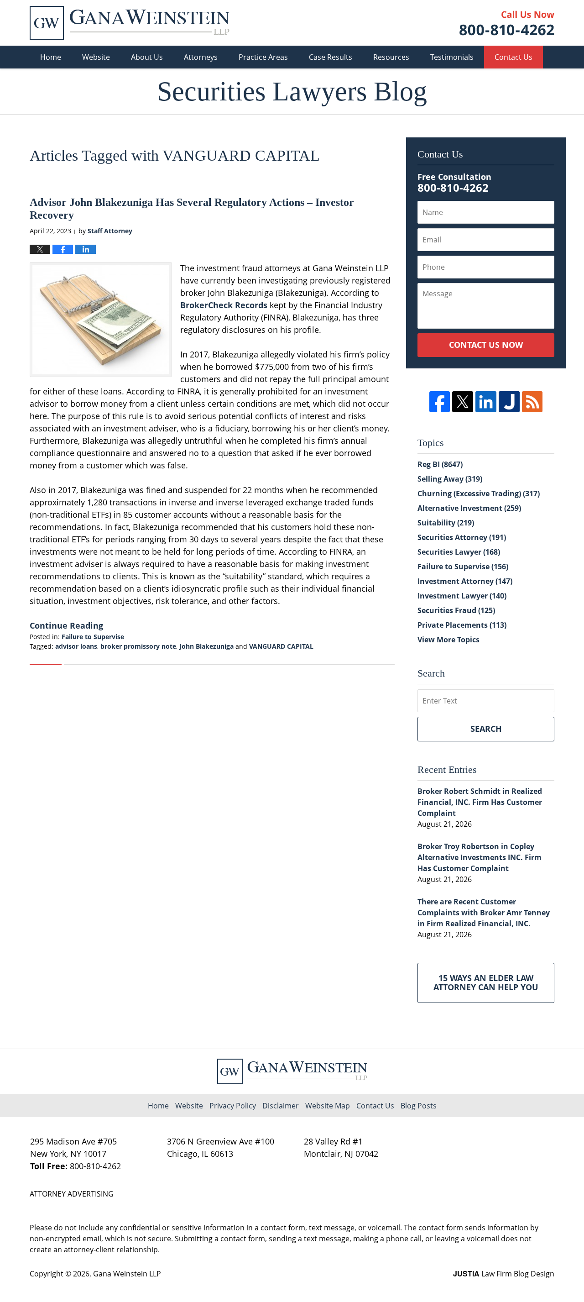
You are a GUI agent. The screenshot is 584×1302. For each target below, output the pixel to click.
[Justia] (509, 401)
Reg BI (440, 464)
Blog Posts (419, 1106)
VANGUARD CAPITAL (281, 646)
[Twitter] (462, 401)
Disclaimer (280, 1106)
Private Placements (461, 625)
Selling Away (449, 479)
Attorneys (201, 57)
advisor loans (76, 646)
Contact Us (513, 57)
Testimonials (452, 57)
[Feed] (532, 401)
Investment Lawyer (461, 596)
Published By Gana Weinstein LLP (506, 23)
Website (96, 57)
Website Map (327, 1106)
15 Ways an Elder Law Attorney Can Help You (485, 982)
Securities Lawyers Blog (129, 23)
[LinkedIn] (485, 401)
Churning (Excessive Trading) (478, 493)
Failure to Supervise (93, 636)
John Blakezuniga (206, 646)
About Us (147, 57)
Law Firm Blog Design (503, 1274)
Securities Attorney (461, 537)
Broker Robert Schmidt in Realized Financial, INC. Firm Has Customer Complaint (479, 802)
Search (486, 728)
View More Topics (448, 640)
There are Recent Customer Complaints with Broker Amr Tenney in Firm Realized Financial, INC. (483, 913)
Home (50, 57)
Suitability (445, 523)
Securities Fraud (456, 610)
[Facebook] (439, 401)
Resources (391, 57)
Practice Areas (263, 57)
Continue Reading (66, 625)
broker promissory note (138, 646)
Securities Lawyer (458, 552)
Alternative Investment (469, 508)
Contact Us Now (486, 344)
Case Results (330, 57)
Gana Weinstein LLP (127, 1274)
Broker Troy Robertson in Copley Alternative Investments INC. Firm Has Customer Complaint (479, 857)
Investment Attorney (464, 581)
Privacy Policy (232, 1106)
